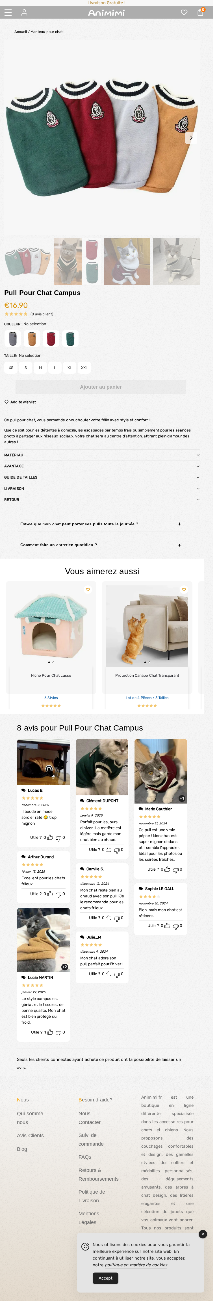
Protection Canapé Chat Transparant (147, 675)
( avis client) (42, 314)
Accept (105, 1278)
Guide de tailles (21, 477)
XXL (84, 368)
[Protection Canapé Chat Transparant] (147, 626)
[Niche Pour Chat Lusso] (51, 626)
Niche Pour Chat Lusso (51, 675)
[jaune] (31, 338)
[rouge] (51, 338)
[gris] (12, 338)
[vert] (70, 338)
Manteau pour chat (47, 32)
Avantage (14, 466)
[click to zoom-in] (102, 137)
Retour (11, 499)
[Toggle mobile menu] (8, 12)
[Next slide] (191, 138)
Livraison (14, 488)
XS (11, 368)
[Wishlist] (88, 589)
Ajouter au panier (101, 387)
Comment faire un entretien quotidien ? (58, 545)
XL (70, 368)
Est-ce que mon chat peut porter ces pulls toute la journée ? (79, 524)
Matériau (13, 455)
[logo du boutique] (106, 12)
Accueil (20, 32)
